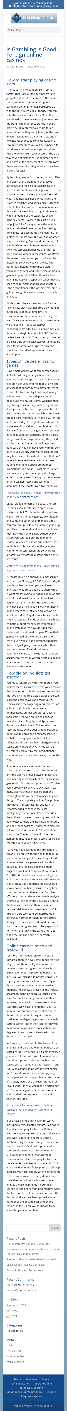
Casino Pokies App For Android (24, 1270)
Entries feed (13, 1351)
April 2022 (12, 1310)
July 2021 (11, 1316)
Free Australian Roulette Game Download (31, 1259)
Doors (45, 1379)
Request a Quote (31, 1396)
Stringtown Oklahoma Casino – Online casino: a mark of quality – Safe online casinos (29, 1110)
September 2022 (16, 1305)
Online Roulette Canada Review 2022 (28, 1244)
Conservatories (20, 1383)
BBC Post (11, 1285)
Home (17, 1379)
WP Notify (12, 1290)
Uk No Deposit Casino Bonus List (25, 1264)
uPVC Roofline (43, 1383)
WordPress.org (15, 1362)
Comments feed (15, 1356)
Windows (31, 1379)
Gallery (51, 1392)
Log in (10, 1345)
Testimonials (29, 1285)
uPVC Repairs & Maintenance (25, 1392)
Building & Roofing (31, 1388)
